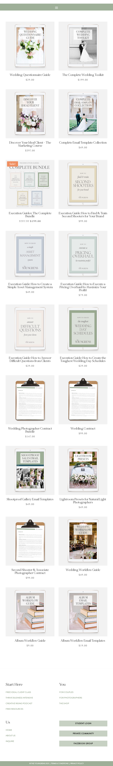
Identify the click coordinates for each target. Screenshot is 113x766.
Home (9, 730)
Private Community (83, 733)
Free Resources (14, 708)
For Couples (66, 692)
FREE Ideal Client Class (18, 692)
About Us (10, 735)
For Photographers (70, 697)
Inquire (10, 741)
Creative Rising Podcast (19, 703)
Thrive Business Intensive (19, 697)
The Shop (64, 703)
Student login (83, 723)
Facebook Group (83, 743)
